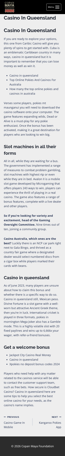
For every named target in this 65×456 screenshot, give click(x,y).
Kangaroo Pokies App (50, 422)
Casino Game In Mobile (14, 422)
